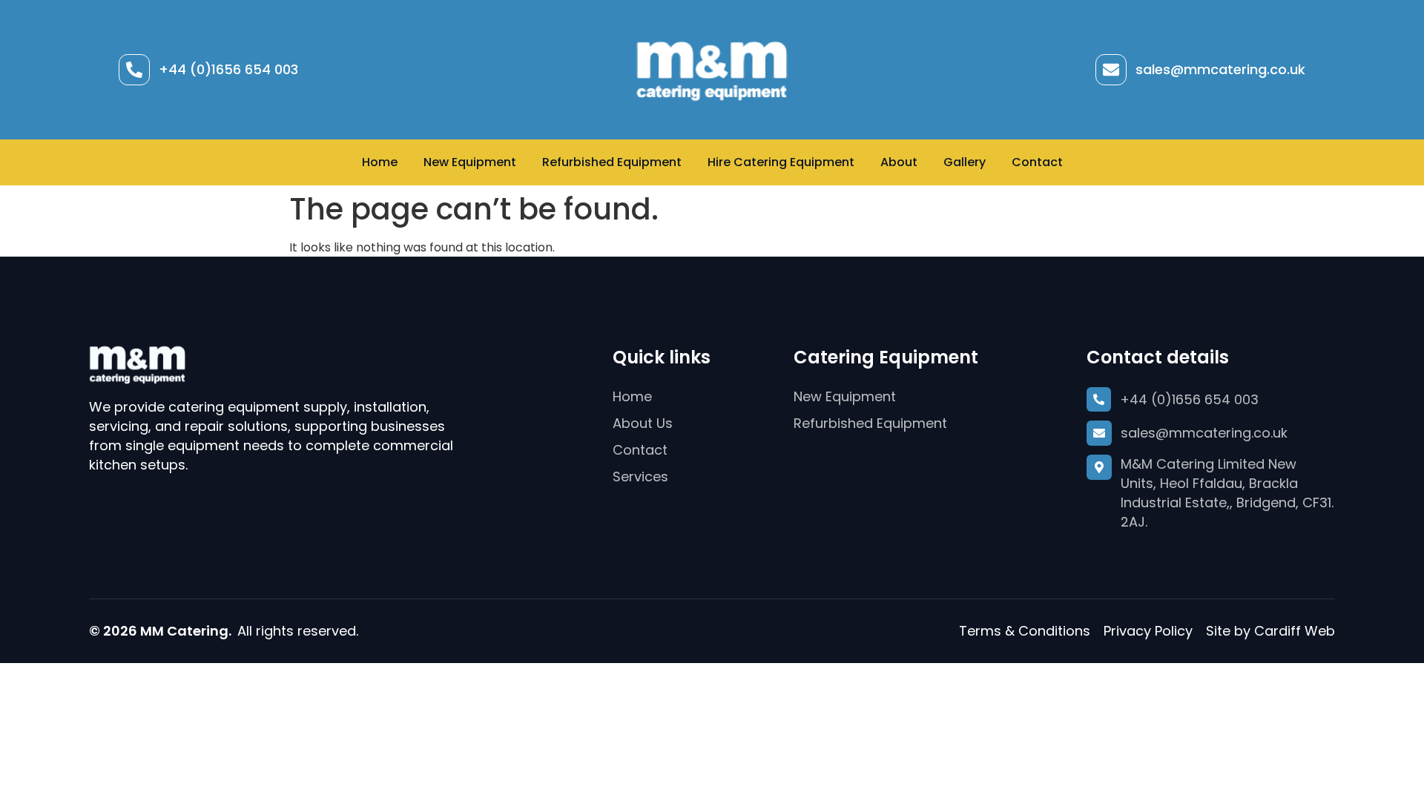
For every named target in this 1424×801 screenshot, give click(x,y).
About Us (643, 423)
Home (380, 162)
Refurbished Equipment (612, 162)
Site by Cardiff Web (1270, 631)
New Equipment (469, 162)
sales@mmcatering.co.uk (1220, 69)
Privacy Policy (1148, 631)
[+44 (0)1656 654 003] (134, 69)
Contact (1037, 162)
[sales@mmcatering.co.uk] (1111, 69)
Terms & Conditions (1024, 631)
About (898, 162)
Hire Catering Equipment (781, 162)
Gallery (964, 162)
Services (640, 476)
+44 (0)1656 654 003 (228, 69)
